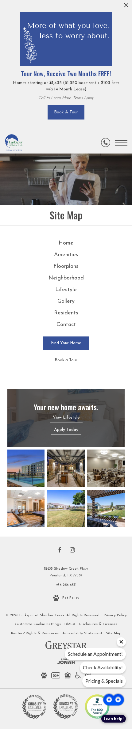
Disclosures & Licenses (98, 624)
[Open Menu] (121, 143)
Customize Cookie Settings (38, 624)
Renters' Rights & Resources (35, 633)
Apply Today (66, 429)
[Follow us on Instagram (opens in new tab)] (72, 551)
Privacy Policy (115, 615)
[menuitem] (66, 243)
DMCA (69, 624)
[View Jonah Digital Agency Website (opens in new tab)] (66, 663)
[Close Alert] (126, 7)
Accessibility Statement (82, 633)
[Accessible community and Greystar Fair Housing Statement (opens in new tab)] (78, 676)
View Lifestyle (66, 417)
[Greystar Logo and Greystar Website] (66, 646)
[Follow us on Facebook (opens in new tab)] (59, 551)
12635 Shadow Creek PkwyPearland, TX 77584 (66, 572)
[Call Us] (105, 143)
